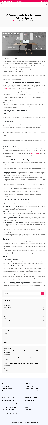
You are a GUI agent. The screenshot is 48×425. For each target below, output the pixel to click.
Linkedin (5, 342)
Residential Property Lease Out (31, 386)
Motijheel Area (28, 409)
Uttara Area (27, 405)
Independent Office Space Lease (9, 409)
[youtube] (41, 1)
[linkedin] (44, 1)
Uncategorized (7, 320)
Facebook (6, 333)
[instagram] (46, 1)
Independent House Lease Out (31, 388)
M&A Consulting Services (7, 395)
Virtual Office (6, 322)
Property (5, 318)
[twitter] (31, 1)
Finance (5, 311)
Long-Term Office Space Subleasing (10, 413)
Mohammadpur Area (29, 413)
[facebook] (34, 1)
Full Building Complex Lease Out (32, 390)
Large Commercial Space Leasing (9, 403)
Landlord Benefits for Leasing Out (32, 397)
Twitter (5, 335)
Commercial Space (7, 307)
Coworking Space (7, 309)
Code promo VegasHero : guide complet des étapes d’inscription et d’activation (23, 358)
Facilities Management (7, 390)
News (5, 316)
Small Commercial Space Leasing (9, 405)
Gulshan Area (28, 403)
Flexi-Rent (6, 314)
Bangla (5, 303)
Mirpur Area (27, 411)
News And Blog (5, 386)
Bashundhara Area (29, 407)
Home (14, 20)
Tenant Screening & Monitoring (31, 395)
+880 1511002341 (18, 1)
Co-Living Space (7, 305)
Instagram (6, 337)
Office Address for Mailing (8, 397)
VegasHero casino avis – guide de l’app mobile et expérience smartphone (21, 363)
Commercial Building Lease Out (9, 407)
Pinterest (5, 340)
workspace (6, 325)
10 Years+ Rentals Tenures (30, 393)
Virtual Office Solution (7, 388)
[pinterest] (39, 1)
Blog (17, 20)
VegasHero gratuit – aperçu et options (13, 369)
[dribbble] (36, 1)
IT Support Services (6, 393)
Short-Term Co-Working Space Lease (10, 411)
